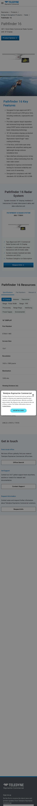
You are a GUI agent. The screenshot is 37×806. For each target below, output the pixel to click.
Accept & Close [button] (18, 410)
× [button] (33, 395)
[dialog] (18, 403)
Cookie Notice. (6, 406)
